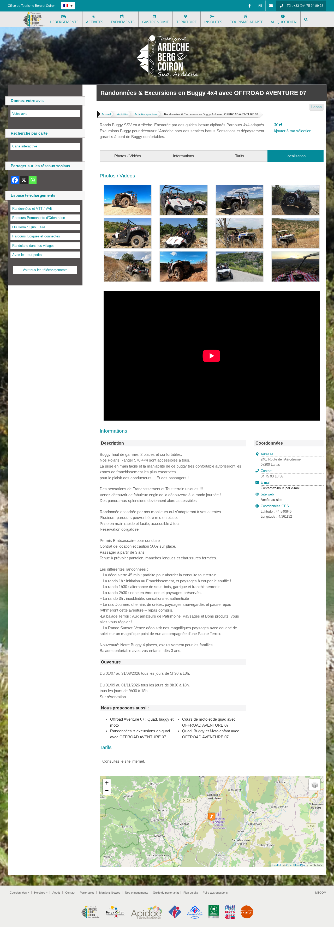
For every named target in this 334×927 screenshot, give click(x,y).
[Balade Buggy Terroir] (240, 254)
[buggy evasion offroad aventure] (183, 221)
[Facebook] (249, 6)
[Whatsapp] (33, 180)
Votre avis (19, 114)
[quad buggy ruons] (295, 221)
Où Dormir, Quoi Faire (28, 227)
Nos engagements (136, 892)
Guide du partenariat (166, 892)
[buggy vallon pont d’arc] (240, 188)
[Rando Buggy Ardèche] (128, 188)
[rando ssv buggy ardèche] (128, 221)
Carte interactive (24, 146)
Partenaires (87, 892)
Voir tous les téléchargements (45, 270)
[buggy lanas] (295, 188)
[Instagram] (260, 6)
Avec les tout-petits (27, 255)
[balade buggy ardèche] (183, 188)
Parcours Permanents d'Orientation (38, 218)
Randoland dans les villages (33, 246)
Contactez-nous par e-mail (280, 485)
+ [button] (107, 783)
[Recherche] (306, 19)
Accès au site (271, 500)
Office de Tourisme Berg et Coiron (32, 6)
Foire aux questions (215, 892)
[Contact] (271, 6)
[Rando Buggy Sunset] (295, 254)
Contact (70, 892)
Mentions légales (109, 892)
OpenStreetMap (296, 865)
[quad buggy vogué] (240, 221)
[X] (24, 180)
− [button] (107, 790)
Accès (56, 892)
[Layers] (314, 785)
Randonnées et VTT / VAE (32, 209)
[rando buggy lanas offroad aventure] (183, 254)
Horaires (40, 892)
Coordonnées (19, 892)
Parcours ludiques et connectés (36, 236)
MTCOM (320, 892)
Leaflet (276, 865)
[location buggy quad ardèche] (128, 254)
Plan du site (190, 892)
